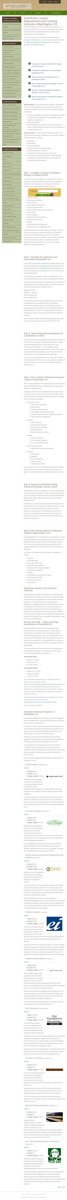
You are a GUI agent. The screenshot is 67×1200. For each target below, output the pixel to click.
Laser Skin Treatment (9, 191)
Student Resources (10, 102)
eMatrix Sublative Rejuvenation (11, 174)
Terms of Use (42, 1194)
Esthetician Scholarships (10, 115)
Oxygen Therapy (7, 213)
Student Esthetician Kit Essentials (9, 126)
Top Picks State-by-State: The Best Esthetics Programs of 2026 (11, 142)
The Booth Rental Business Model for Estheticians (10, 78)
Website (26, 768)
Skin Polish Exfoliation (9, 227)
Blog (55, 2)
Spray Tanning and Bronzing (11, 230)
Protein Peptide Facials (9, 216)
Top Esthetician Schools (9, 96)
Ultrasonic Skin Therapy (9, 237)
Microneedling (7, 209)
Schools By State (56, 13)
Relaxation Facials (8, 220)
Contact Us (28, 1194)
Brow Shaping (7, 163)
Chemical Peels (7, 167)
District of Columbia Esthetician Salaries (11, 31)
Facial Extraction (7, 177)
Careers (23, 13)
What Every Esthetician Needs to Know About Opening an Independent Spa (11, 85)
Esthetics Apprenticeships (10, 112)
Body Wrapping (7, 156)
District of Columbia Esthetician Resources (11, 20)
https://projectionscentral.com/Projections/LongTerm (40, 702)
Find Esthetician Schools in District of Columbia (10, 37)
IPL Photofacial (7, 184)
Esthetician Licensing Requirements (9, 51)
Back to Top (61, 1187)
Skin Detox (6, 223)
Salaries (38, 13)
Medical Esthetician (8, 63)
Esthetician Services (10, 149)
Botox (4, 159)
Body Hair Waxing (8, 152)
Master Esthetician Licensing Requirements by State (11, 92)
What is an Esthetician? (9, 105)
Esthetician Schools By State (11, 108)
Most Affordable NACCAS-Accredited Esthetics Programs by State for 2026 (11, 133)
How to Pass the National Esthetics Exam (10, 120)
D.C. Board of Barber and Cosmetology (35, 42)
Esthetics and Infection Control (11, 60)
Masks (5, 202)
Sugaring (5, 234)
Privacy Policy (35, 1194)
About (44, 2)
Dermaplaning (7, 170)
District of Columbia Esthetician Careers (11, 25)
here (35, 273)
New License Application (42, 266)
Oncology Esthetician (9, 67)
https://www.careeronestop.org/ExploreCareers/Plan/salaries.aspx (44, 684)
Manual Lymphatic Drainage (11, 198)
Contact (50, 2)
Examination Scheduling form (51, 268)
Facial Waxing (7, 181)
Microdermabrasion (8, 205)
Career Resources (9, 43)
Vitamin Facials (7, 241)
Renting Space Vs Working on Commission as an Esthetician (11, 72)
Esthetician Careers (8, 47)
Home (8, 13)
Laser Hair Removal (8, 188)
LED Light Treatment (9, 195)
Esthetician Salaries (8, 56)
